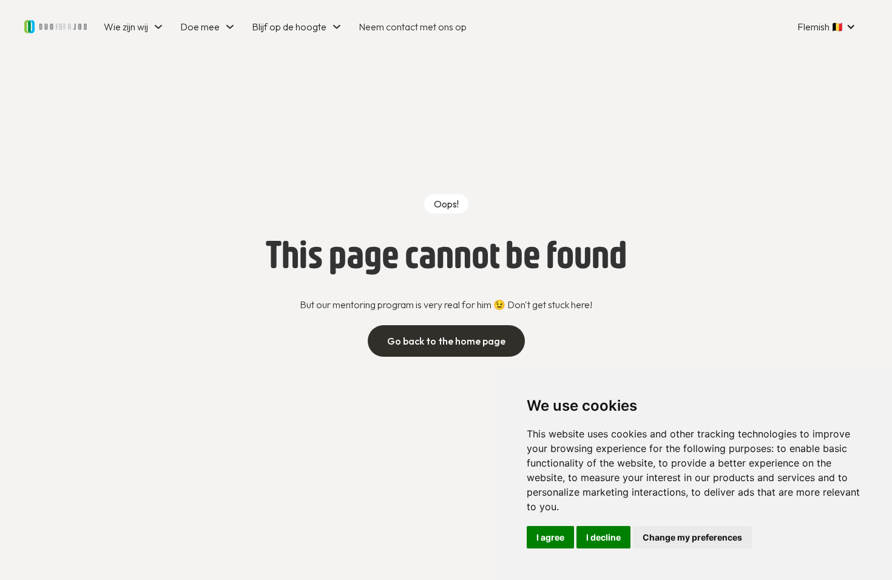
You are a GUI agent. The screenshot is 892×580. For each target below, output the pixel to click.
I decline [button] (603, 537)
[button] (135, 26)
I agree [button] (550, 537)
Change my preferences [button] (692, 537)
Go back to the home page (446, 341)
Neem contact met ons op (413, 27)
